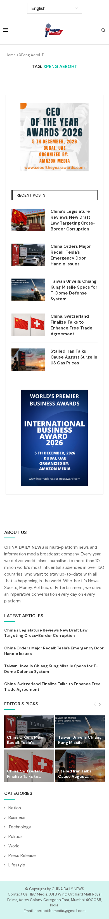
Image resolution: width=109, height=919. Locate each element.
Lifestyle (16, 865)
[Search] (103, 30)
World (14, 846)
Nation (14, 808)
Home (11, 55)
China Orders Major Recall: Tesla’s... (26, 740)
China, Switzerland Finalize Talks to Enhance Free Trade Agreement (72, 325)
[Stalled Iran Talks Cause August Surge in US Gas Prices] (28, 359)
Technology (19, 827)
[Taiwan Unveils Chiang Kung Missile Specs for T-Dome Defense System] (28, 290)
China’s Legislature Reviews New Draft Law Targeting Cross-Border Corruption (73, 220)
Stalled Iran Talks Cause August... (74, 774)
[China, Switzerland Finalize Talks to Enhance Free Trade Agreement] (28, 325)
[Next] (99, 704)
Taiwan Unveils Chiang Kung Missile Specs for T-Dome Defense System (74, 290)
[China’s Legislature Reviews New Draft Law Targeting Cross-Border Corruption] (28, 220)
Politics (15, 836)
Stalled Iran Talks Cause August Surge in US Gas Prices (74, 357)
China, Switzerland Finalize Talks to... (25, 774)
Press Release (22, 855)
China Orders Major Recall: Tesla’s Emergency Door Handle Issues (71, 255)
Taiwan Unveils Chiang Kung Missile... (80, 740)
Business (16, 817)
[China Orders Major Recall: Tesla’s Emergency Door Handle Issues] (28, 255)
